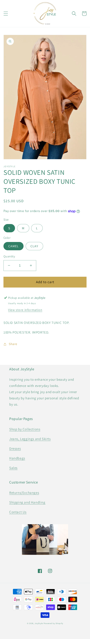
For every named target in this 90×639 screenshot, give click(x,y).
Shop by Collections (24, 429)
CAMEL (13, 246)
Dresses (15, 448)
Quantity (9, 256)
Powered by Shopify (53, 623)
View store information (25, 310)
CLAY (34, 246)
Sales (13, 468)
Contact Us (18, 512)
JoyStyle (39, 623)
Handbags (17, 458)
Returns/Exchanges (24, 492)
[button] (6, 14)
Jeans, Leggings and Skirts (30, 439)
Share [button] (13, 344)
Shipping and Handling (27, 502)
